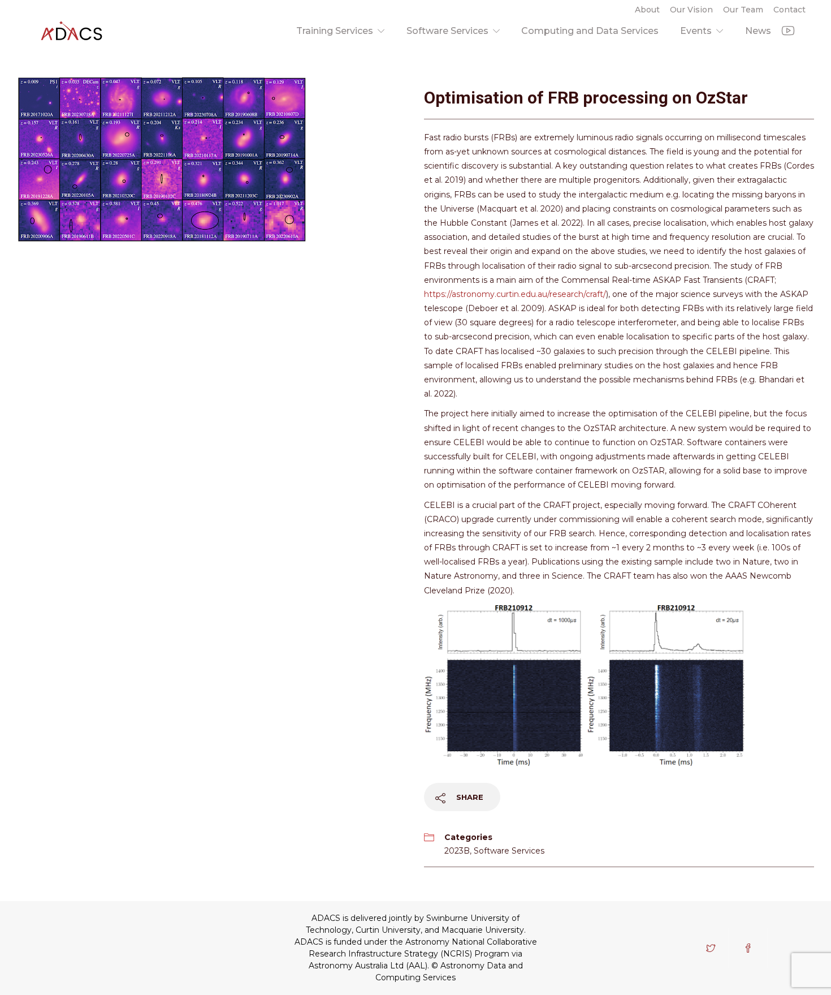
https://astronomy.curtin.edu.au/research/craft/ (515, 294)
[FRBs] (161, 159)
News (758, 30)
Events (696, 30)
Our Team (743, 10)
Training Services (334, 30)
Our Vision (691, 10)
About (647, 10)
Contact (789, 10)
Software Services (447, 30)
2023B (457, 851)
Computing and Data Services (590, 30)
